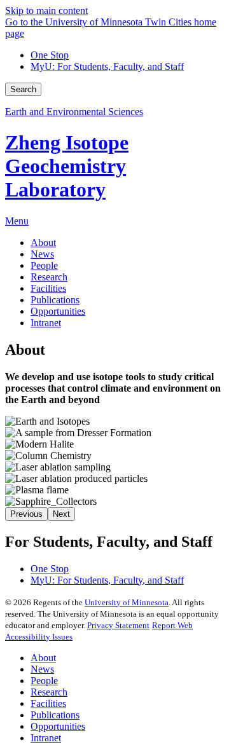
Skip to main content (46, 10)
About (43, 657)
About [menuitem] (43, 242)
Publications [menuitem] (55, 299)
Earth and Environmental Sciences (74, 111)
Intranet (46, 737)
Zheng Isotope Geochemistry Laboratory (66, 166)
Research (49, 692)
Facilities (48, 703)
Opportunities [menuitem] (58, 311)
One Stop (50, 55)
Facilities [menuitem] (48, 288)
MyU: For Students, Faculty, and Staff (107, 66)
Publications (55, 714)
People (44, 680)
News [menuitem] (42, 254)
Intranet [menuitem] (46, 322)
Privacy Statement (118, 625)
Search (23, 89)
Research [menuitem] (49, 276)
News (42, 669)
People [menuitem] (44, 265)
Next (61, 514)
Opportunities (58, 726)
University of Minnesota (127, 602)
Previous (26, 514)
